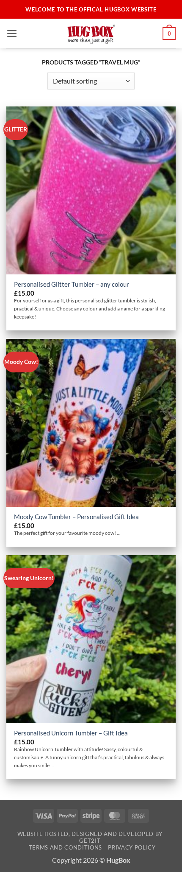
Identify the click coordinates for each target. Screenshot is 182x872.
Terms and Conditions (65, 847)
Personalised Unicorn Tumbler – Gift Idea (71, 733)
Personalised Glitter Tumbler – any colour (71, 284)
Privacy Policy (131, 847)
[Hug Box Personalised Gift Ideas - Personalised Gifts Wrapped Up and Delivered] (91, 33)
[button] (12, 33)
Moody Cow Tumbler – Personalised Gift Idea (76, 516)
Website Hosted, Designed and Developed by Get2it (90, 837)
